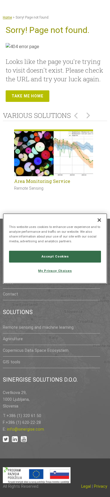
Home (7, 17)
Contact (10, 294)
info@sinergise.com (25, 429)
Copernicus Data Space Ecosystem (36, 350)
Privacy (100, 486)
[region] (55, 248)
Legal (86, 486)
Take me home (27, 96)
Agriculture (13, 339)
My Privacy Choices (55, 271)
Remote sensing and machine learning (38, 327)
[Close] (99, 220)
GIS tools (11, 362)
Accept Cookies (55, 256)
